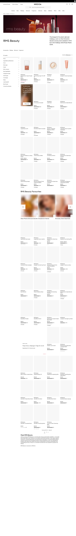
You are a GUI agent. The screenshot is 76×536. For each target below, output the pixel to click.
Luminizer (49, 75)
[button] (69, 55)
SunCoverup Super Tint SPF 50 (39, 76)
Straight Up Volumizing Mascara (52, 292)
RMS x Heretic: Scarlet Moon (27, 374)
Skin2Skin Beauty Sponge (65, 398)
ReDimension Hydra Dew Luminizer (52, 182)
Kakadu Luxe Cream (51, 345)
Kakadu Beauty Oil (38, 374)
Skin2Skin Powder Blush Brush (27, 398)
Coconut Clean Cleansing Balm (52, 424)
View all (50, 430)
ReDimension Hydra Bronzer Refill (66, 292)
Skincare (16, 50)
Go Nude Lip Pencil (51, 155)
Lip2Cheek (49, 102)
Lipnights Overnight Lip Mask (66, 318)
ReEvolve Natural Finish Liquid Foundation (39, 182)
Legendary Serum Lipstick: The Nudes (65, 129)
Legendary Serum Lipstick (39, 239)
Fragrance (21, 50)
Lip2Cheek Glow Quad (25, 239)
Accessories (6, 50)
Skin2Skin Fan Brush (38, 398)
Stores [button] (21, 4)
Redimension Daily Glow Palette (52, 240)
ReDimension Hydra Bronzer (66, 102)
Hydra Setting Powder (25, 181)
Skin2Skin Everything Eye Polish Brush (65, 375)
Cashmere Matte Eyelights (26, 265)
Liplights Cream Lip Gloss (65, 265)
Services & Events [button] (6, 4)
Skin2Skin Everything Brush (39, 423)
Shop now (27, 103)
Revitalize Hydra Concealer (39, 128)
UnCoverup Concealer (38, 102)
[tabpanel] (38, 244)
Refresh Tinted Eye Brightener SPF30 (51, 129)
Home (4, 13)
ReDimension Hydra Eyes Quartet (65, 156)
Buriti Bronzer (23, 291)
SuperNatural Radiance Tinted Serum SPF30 (65, 182)
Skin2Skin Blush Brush (51, 398)
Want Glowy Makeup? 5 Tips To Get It (33, 346)
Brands (8, 13)
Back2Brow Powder (24, 318)
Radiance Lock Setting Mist (66, 239)
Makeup (11, 50)
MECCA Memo (15, 4)
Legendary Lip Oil (24, 128)
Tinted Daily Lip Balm (38, 155)
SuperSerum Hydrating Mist (53, 374)
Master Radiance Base (38, 291)
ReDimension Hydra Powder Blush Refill (53, 319)
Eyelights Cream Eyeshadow (66, 75)
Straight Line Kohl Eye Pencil (40, 265)
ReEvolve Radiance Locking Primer (26, 156)
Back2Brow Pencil (37, 318)
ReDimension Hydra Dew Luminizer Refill (65, 346)
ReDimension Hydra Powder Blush (26, 76)
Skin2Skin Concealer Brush (26, 423)
